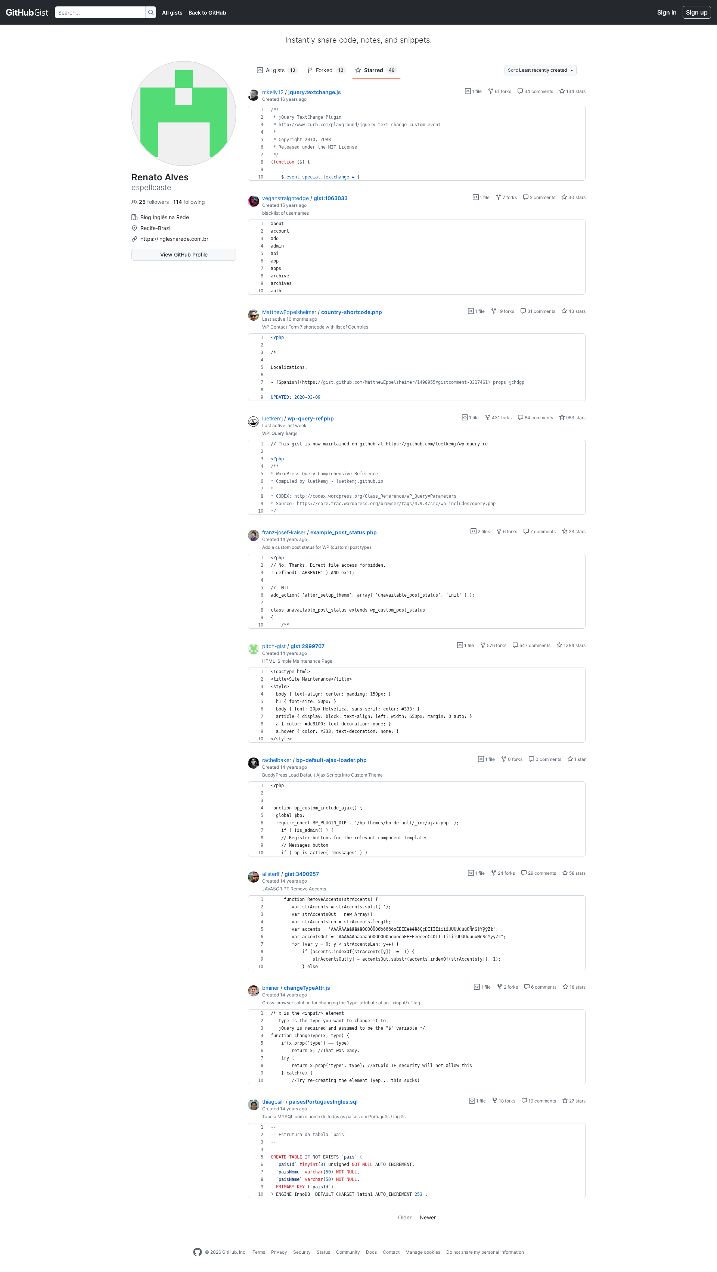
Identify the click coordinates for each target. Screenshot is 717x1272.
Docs (371, 1252)
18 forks (506, 1101)
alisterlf (271, 874)
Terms (258, 1252)
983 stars (575, 417)
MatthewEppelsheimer (289, 312)
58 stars (577, 873)
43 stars (576, 311)
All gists (172, 12)
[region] (416, 143)
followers (154, 202)
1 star (579, 759)
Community (348, 1252)
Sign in (667, 12)
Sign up (697, 12)
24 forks (506, 873)
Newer (428, 1217)
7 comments (542, 531)
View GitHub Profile (184, 254)
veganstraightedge (285, 198)
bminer (270, 988)
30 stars (576, 197)
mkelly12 (272, 92)
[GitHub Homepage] (197, 1252)
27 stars (577, 1101)
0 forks (514, 759)
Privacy (279, 1252)
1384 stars (574, 645)
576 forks (496, 645)
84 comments (538, 417)
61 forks (502, 91)
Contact (391, 1252)
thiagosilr (273, 1101)
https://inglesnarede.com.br (174, 239)
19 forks (505, 311)
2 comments (542, 197)
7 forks (509, 197)
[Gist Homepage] (27, 12)
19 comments (541, 1101)
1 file (476, 91)
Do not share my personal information (485, 1252)
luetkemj (272, 418)
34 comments (538, 91)
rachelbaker (276, 760)
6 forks (509, 531)
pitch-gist (274, 646)
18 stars (577, 987)
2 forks (510, 987)
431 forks (501, 417)
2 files (483, 531)
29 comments (541, 873)
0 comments (547, 759)
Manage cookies (423, 1252)
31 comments (540, 311)
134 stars (575, 91)
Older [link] (405, 1217)
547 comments (534, 645)
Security (302, 1252)
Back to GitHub (207, 12)
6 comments (543, 987)
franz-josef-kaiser (283, 532)
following (189, 202)
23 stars (577, 531)
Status (323, 1252)
